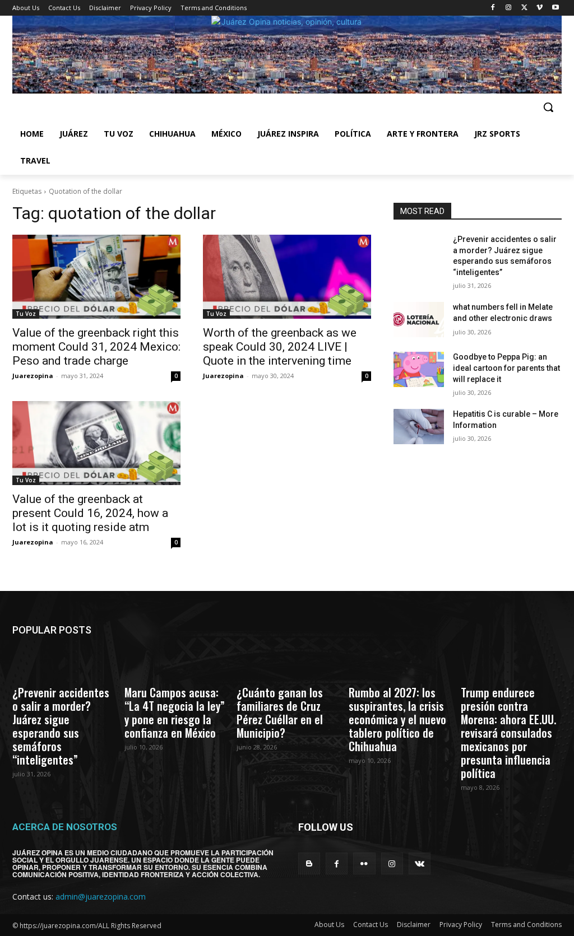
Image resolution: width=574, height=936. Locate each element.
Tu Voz (26, 314)
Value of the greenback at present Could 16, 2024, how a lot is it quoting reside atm (90, 513)
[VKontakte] (419, 863)
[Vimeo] (539, 8)
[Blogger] (309, 863)
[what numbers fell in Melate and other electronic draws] (419, 319)
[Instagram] (508, 8)
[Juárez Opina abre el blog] (287, 55)
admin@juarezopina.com (100, 896)
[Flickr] (364, 863)
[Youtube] (555, 8)
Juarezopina (32, 375)
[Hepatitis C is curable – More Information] (419, 426)
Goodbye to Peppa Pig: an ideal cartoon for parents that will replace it (506, 367)
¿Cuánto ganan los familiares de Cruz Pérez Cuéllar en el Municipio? (280, 712)
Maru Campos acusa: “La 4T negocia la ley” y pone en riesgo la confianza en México (174, 712)
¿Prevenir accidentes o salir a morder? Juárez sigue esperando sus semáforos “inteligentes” (60, 726)
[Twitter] (524, 8)
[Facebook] (493, 8)
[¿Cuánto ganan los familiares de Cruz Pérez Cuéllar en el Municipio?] (287, 663)
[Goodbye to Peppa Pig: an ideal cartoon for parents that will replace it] (419, 369)
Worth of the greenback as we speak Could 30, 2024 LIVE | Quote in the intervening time (280, 346)
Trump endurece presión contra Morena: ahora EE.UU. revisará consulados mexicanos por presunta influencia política (508, 732)
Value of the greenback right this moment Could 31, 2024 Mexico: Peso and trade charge (96, 346)
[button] (548, 107)
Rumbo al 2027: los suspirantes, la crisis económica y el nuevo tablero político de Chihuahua (397, 719)
